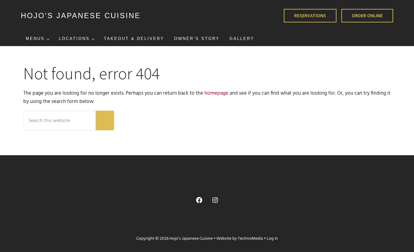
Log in (272, 238)
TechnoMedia (250, 238)
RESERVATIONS (310, 15)
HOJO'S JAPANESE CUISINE (81, 15)
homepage (216, 93)
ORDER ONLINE (367, 15)
